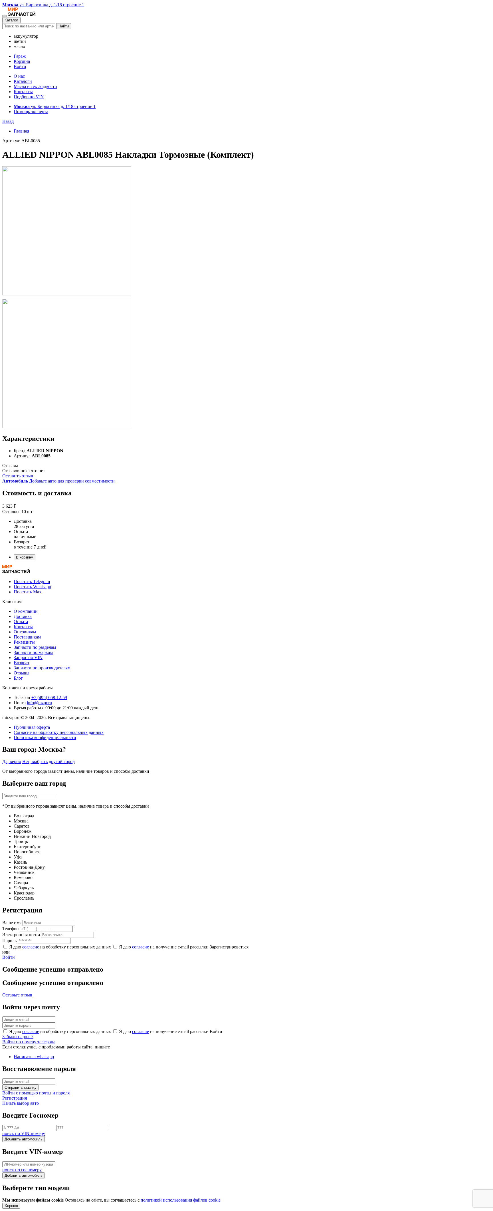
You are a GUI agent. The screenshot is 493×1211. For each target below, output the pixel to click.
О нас (19, 76)
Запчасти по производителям (42, 667)
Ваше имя (11, 922)
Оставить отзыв (17, 475)
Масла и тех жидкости (35, 86)
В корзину (24, 557)
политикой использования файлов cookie (181, 1200)
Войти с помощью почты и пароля (36, 1092)
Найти (63, 26)
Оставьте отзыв (17, 994)
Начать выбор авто (20, 1103)
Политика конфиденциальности (45, 737)
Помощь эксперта (31, 111)
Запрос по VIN (28, 657)
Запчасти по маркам (33, 652)
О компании (26, 611)
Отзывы (21, 672)
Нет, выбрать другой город (48, 761)
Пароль (9, 940)
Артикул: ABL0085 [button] (21, 140)
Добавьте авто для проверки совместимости (58, 481)
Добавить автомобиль (24, 1139)
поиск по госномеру (22, 1169)
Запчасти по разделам (35, 647)
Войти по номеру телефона (28, 1041)
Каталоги (23, 81)
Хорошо (11, 1206)
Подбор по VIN (29, 96)
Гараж (20, 56)
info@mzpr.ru (39, 702)
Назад (8, 121)
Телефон (10, 928)
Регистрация (14, 1098)
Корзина (22, 61)
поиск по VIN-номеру (23, 1133)
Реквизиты (24, 642)
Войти (20, 66)
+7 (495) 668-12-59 (49, 697)
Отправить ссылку (21, 1087)
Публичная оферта (32, 727)
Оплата (21, 621)
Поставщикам (27, 636)
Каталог (11, 20)
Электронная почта (21, 934)
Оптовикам (25, 631)
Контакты (23, 91)
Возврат (21, 662)
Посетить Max (27, 591)
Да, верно (11, 761)
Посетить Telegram (32, 581)
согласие (30, 946)
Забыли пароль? (17, 1036)
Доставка (23, 616)
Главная (21, 131)
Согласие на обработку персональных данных (59, 732)
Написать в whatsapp (34, 1056)
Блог (18, 678)
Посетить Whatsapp (32, 586)
